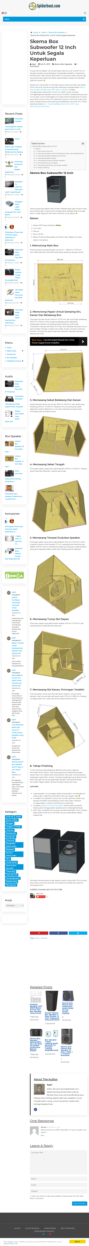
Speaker (44, 938)
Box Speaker (12, 358)
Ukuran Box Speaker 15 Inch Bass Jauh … (14, 461)
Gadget (9, 827)
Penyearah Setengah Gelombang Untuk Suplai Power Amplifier (14, 401)
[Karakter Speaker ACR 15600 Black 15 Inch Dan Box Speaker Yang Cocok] (36, 997)
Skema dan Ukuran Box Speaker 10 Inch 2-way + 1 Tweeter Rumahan (67, 1051)
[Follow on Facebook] (35, 1109)
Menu (7, 19)
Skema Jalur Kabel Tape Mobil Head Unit (14, 416)
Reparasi (10, 850)
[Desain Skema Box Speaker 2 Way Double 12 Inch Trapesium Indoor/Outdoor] (52, 1001)
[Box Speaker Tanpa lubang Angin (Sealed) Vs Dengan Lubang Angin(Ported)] (51, 1033)
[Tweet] (78, 933)
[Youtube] (3, 13)
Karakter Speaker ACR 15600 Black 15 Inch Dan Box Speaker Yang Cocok (36, 1008)
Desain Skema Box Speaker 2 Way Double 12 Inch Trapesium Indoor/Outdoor (52, 1016)
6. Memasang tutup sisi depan (47, 163)
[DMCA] (14, 578)
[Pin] (39, 933)
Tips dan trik (11, 875)
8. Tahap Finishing (42, 167)
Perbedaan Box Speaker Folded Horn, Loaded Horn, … (13, 496)
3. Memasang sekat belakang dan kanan (51, 156)
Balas (42, 1135)
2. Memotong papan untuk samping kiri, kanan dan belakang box (60, 153)
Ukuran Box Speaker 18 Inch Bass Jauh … (14, 446)
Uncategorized (13, 878)
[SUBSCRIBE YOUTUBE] (50, 1234)
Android (9, 817)
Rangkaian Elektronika (11, 845)
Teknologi (10, 871)
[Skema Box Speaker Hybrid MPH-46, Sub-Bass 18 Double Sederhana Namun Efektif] (36, 1033)
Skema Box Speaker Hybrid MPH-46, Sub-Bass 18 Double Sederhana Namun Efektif (36, 1045)
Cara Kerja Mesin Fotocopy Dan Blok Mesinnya (14, 295)
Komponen (11, 354)
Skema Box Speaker (63, 64)
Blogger (9, 823)
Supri (34, 64)
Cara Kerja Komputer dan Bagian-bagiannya (14, 167)
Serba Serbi (11, 862)
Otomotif (10, 840)
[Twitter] (5, 13)
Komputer (10, 837)
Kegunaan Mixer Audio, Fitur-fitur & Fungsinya (14, 255)
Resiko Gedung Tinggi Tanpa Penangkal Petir (13, 275)
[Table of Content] (82, 143)
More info (14, 1243)
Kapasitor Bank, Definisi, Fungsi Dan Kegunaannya (14, 553)
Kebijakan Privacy (14, 361)
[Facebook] (9, 13)
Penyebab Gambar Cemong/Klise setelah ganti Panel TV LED (14, 124)
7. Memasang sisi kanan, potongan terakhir (51, 165)
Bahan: (38, 149)
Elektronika (11, 351)
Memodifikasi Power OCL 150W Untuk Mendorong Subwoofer (17, 680)
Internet (9, 830)
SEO (8, 859)
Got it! (77, 1241)
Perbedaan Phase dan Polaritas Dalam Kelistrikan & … (14, 529)
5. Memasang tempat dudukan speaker (50, 160)
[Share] (58, 933)
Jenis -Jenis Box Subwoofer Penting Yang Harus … (13, 476)
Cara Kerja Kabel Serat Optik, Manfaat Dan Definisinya (14, 316)
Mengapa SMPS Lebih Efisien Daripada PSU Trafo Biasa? (13, 208)
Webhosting (11, 882)
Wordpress (11, 885)
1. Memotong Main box (44, 151)
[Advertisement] (58, 125)
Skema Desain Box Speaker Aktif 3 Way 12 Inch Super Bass (17, 767)
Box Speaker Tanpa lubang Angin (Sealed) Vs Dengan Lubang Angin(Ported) (51, 1045)
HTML (18, 827)
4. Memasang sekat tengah (46, 158)
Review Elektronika (11, 854)
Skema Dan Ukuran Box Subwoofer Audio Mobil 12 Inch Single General (67, 1008)
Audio (37, 938)
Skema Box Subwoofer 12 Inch (44, 146)
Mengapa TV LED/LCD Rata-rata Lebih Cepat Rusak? (13, 187)
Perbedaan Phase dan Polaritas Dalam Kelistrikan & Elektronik (14, 236)
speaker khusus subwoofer (52, 805)
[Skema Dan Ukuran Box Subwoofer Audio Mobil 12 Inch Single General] (68, 996)
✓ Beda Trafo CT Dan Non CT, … (18, 540)
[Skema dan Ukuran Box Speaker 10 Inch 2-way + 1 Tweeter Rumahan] (67, 1037)
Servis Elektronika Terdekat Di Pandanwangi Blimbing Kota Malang (14, 145)
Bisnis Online (11, 820)
